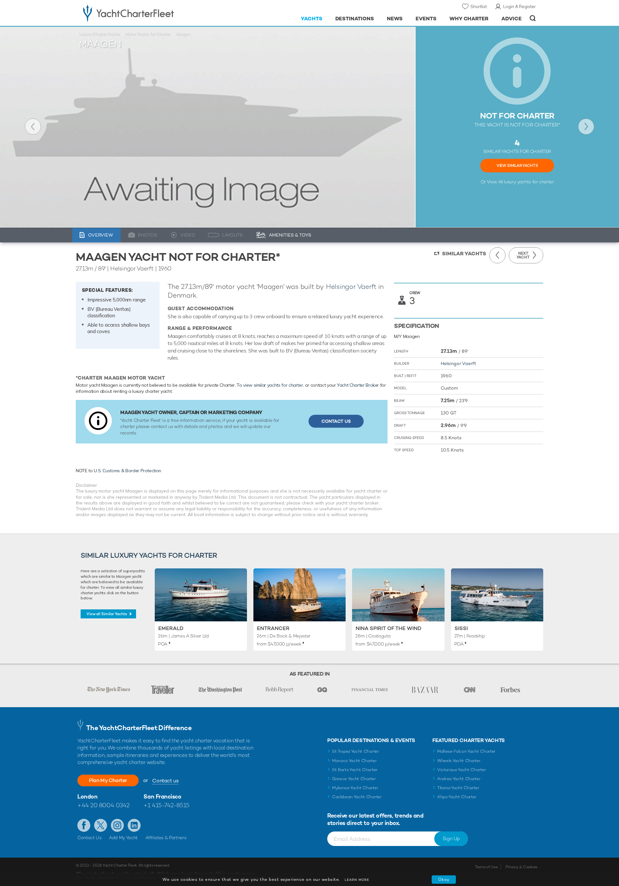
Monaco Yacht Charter (354, 760)
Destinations (354, 18)
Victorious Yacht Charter (461, 769)
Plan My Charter (108, 780)
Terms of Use (486, 867)
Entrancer (273, 628)
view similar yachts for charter (273, 385)
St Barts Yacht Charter (355, 769)
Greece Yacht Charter (354, 778)
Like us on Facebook (83, 825)
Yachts (311, 18)
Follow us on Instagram (117, 825)
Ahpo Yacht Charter (457, 796)
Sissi (461, 628)
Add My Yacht (123, 837)
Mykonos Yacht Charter (355, 787)
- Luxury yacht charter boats (148, 13)
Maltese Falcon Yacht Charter (466, 751)
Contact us (165, 780)
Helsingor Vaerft (351, 286)
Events (426, 18)
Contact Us (336, 421)
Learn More (357, 880)
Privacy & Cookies (521, 867)
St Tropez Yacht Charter (355, 751)
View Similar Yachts (517, 165)
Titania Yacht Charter (458, 787)
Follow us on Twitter (100, 825)
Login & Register (519, 6)
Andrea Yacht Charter (459, 778)
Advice (511, 18)
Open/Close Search (533, 18)
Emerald (170, 628)
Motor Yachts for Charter (147, 33)
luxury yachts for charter (529, 182)
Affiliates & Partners (165, 837)
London (87, 796)
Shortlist (478, 6)
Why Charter (469, 18)
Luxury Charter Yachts (99, 33)
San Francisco (162, 796)
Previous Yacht (33, 126)
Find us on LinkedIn (134, 825)
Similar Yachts (464, 253)
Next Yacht (586, 126)
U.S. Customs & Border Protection (127, 471)
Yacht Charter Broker (358, 385)
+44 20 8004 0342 (103, 805)
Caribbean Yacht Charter (357, 796)
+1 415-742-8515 (166, 805)
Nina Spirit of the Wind (388, 628)
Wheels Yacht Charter (459, 760)
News (395, 18)
